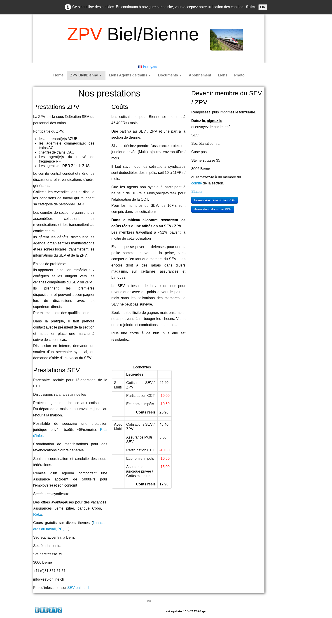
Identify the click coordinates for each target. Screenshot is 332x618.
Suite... (251, 7)
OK (262, 7)
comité (196, 183)
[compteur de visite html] (48, 610)
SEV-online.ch (78, 588)
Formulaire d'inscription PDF (214, 200)
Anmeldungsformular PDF (212, 209)
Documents (170, 75)
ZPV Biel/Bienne (86, 75)
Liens (222, 75)
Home (58, 75)
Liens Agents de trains (130, 75)
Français (150, 66)
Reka (37, 514)
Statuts (196, 191)
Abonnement (200, 75)
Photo (239, 75)
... (45, 514)
